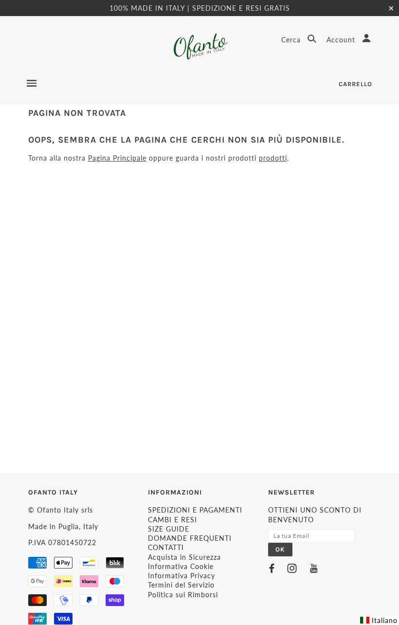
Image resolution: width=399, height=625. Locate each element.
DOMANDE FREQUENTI (190, 538)
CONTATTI (166, 547)
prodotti (273, 158)
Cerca (292, 40)
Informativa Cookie (181, 566)
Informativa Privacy (181, 575)
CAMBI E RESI (172, 519)
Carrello (355, 84)
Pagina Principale (117, 158)
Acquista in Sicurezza (184, 557)
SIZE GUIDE (168, 529)
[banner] (199, 46)
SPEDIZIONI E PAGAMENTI (195, 510)
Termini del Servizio (181, 585)
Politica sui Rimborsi (183, 594)
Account (342, 40)
